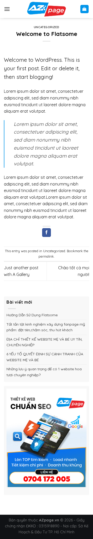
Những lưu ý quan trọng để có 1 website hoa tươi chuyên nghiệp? (44, 372)
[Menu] (7, 9)
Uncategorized (46, 27)
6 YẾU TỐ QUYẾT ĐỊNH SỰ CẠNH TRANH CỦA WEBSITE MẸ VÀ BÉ (44, 357)
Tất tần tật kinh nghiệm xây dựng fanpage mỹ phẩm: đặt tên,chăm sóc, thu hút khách (45, 327)
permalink (46, 256)
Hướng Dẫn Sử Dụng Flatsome (32, 315)
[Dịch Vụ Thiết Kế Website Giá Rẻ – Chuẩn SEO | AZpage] (46, 9)
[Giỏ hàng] (84, 9)
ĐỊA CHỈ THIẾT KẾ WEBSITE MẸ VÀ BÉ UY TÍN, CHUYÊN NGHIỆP (44, 342)
